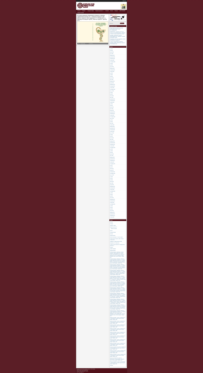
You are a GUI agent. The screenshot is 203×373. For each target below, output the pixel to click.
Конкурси (116, 10)
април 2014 (112, 210)
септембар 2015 (112, 191)
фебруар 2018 (112, 157)
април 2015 (112, 197)
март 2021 (111, 123)
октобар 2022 (112, 102)
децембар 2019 (112, 128)
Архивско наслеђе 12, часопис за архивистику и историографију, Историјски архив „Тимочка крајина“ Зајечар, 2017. (118, 355)
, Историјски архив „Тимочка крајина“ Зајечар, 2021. (117, 362)
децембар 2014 (112, 199)
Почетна (111, 222)
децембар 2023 (112, 84)
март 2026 (111, 53)
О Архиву (83, 10)
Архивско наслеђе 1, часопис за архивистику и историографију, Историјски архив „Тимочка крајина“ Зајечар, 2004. (117, 318)
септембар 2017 (112, 163)
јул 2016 (111, 176)
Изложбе (107, 10)
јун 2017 (111, 165)
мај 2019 (111, 136)
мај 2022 (111, 105)
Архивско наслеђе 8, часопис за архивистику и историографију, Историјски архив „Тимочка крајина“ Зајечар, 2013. (117, 344)
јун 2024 (111, 74)
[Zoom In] (88, 43)
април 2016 (112, 181)
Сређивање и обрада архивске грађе (116, 241)
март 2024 (111, 79)
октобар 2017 (112, 162)
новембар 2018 (112, 144)
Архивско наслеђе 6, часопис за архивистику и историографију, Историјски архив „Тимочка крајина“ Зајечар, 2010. (117, 337)
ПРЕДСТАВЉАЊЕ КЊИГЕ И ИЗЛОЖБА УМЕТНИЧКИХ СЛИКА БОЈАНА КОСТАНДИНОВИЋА (116, 29)
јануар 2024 (112, 82)
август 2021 (112, 118)
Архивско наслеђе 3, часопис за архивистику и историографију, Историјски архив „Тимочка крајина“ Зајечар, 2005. (117, 325)
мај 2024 (111, 76)
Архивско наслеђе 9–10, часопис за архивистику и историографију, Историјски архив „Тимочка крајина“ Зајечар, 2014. (118, 348)
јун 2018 (111, 150)
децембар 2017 (112, 158)
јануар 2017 (112, 170)
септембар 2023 (112, 89)
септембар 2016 (112, 173)
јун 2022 (111, 103)
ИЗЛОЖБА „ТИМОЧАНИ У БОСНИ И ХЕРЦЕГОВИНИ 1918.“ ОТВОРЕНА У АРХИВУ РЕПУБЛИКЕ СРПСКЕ (117, 36)
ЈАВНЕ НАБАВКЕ (122, 10)
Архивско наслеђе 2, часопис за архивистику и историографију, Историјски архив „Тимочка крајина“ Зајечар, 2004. (117, 322)
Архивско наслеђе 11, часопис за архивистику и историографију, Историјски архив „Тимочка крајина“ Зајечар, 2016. (117, 351)
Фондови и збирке (91, 10)
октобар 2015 (112, 189)
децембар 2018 (112, 142)
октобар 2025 (112, 60)
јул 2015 (111, 192)
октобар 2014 (112, 202)
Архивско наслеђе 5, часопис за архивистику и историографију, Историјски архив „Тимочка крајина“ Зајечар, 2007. (117, 333)
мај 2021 (111, 121)
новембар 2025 (112, 58)
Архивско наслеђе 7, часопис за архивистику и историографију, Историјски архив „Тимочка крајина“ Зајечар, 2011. (117, 340)
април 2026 (112, 52)
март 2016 (111, 183)
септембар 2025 (112, 61)
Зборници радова (113, 250)
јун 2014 (111, 207)
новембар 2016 (112, 171)
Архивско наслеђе (80, 12)
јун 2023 (111, 92)
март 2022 (111, 108)
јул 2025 (111, 63)
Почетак (78, 10)
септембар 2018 (112, 147)
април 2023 (112, 95)
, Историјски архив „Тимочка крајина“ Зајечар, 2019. (117, 359)
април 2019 (112, 137)
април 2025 (112, 66)
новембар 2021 (112, 113)
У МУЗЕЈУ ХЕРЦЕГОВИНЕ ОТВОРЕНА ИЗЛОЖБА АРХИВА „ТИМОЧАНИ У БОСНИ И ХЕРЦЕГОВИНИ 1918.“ (117, 42)
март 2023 (111, 97)
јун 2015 (111, 194)
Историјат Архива (113, 232)
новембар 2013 (112, 215)
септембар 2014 (112, 204)
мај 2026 (111, 50)
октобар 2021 (112, 115)
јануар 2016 (112, 184)
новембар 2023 (112, 86)
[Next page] (80, 43)
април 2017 (112, 168)
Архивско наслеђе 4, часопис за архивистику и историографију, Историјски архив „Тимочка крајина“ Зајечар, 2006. (117, 329)
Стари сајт (124, 0)
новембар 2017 (112, 160)
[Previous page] (78, 43)
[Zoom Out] (86, 43)
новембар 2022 (112, 100)
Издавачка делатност (99, 10)
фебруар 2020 (112, 126)
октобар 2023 (112, 87)
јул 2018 (111, 149)
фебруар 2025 (112, 68)
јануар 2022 (112, 110)
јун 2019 (111, 134)
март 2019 (111, 139)
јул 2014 (111, 205)
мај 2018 (111, 152)
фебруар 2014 (112, 212)
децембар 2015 (112, 186)
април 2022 (112, 107)
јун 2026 (111, 48)
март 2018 (111, 155)
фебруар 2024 (112, 81)
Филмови (111, 365)
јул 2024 (111, 73)
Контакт (111, 10)
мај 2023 (111, 94)
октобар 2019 (112, 131)
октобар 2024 (112, 71)
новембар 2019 (112, 129)
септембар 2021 (112, 116)
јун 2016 (111, 178)
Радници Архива (112, 235)
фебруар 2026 (112, 55)
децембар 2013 (112, 213)
